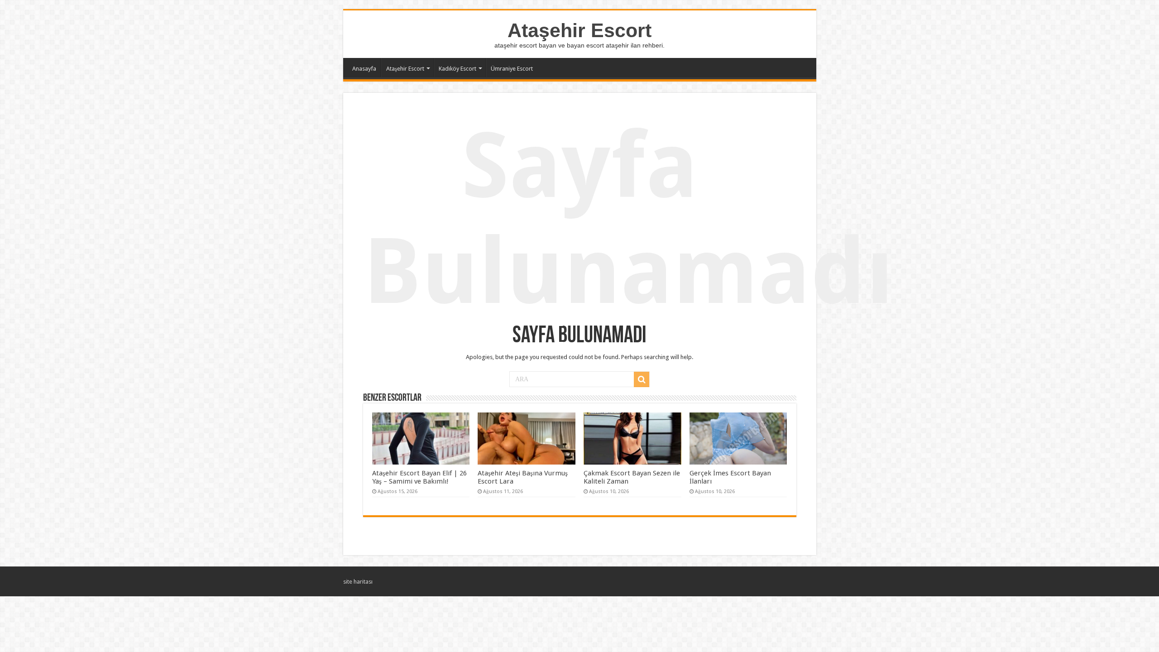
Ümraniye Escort (512, 68)
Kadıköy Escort (457, 68)
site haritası (358, 581)
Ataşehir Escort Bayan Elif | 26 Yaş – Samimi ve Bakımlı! (419, 477)
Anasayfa (364, 68)
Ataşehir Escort (579, 30)
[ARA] (641, 379)
